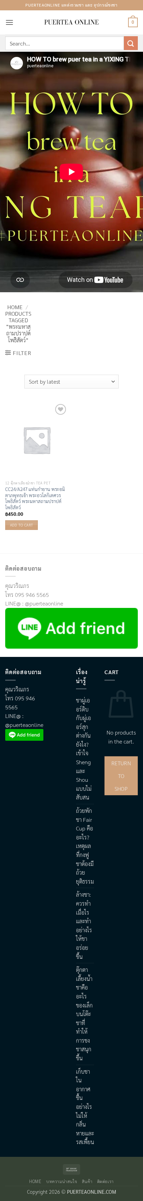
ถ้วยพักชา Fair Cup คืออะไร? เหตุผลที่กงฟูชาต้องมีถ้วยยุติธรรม (85, 846)
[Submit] (131, 43)
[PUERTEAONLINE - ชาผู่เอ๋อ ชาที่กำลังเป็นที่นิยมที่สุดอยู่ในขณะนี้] (71, 22)
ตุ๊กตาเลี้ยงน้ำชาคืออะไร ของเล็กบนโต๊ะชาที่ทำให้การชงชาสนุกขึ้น (84, 1014)
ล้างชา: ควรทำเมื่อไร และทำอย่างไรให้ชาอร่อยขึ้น (84, 925)
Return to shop (121, 776)
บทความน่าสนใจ (61, 1181)
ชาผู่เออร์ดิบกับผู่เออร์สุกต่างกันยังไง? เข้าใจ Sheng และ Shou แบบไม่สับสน (84, 749)
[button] (9, 22)
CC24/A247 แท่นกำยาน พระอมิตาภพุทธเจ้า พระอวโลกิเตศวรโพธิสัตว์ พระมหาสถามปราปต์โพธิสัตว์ (35, 498)
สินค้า (87, 1181)
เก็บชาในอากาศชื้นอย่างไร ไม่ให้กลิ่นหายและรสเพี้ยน (85, 1107)
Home (15, 307)
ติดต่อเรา (105, 1181)
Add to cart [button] (21, 525)
